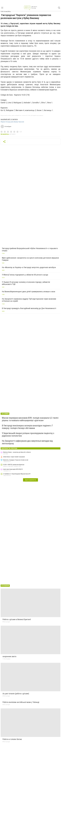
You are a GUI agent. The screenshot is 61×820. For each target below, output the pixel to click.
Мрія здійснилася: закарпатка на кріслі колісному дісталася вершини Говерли (30, 259)
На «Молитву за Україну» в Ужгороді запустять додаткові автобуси (29, 267)
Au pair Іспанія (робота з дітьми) (16, 693)
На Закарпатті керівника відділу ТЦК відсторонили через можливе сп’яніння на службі (29, 300)
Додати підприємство (30, 480)
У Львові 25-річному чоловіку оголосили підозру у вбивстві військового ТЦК (26, 283)
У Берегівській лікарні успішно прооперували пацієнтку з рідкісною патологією (28, 434)
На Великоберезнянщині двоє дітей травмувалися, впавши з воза (28, 291)
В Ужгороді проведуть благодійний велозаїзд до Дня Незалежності (29, 308)
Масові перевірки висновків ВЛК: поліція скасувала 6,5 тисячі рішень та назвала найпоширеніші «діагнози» (30, 419)
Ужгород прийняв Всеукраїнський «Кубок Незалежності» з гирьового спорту (30, 249)
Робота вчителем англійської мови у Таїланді (21, 702)
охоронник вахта (9, 656)
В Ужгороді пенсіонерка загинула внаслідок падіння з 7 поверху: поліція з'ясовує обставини (27, 426)
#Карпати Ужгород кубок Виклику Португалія (12, 122)
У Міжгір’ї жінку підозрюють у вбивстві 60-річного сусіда (25, 275)
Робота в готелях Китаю (12, 739)
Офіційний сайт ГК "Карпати (9, 119)
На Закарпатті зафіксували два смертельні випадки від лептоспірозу (27, 442)
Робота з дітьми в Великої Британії (17, 619)
